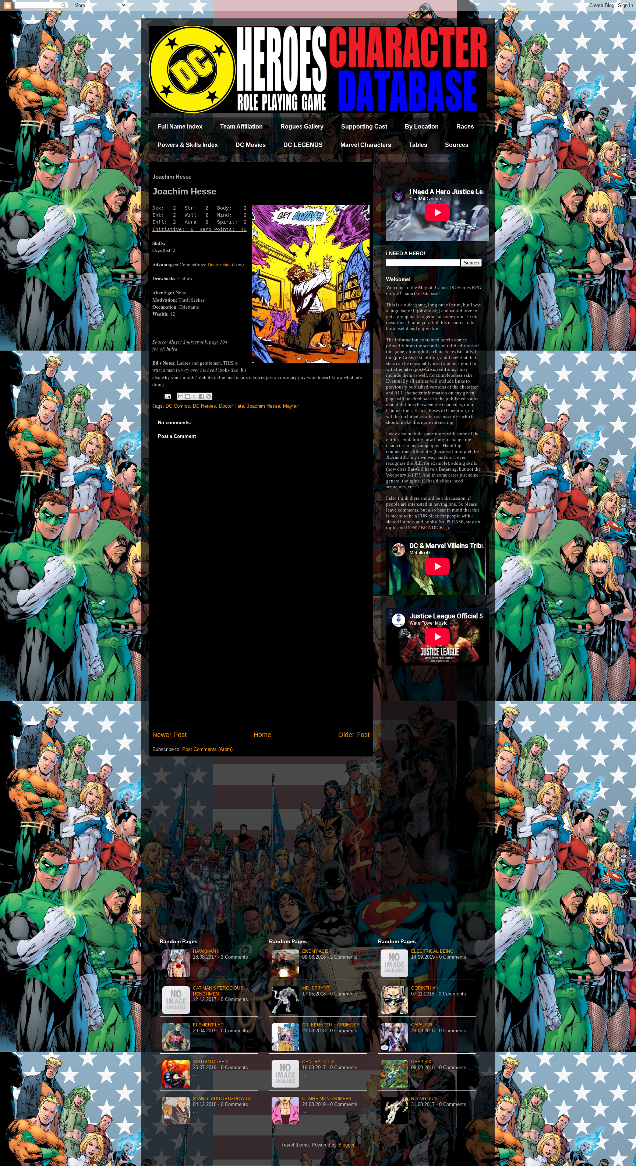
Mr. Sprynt (315, 988)
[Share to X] (194, 396)
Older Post (354, 734)
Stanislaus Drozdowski (222, 1098)
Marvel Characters (365, 145)
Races (465, 126)
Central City (318, 1061)
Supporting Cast (364, 126)
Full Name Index (180, 126)
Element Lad (208, 1025)
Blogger (346, 1145)
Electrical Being (432, 951)
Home (262, 734)
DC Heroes (204, 406)
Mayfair (291, 406)
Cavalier (421, 1025)
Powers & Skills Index (188, 145)
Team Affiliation (241, 126)
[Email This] (180, 396)
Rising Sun (424, 1098)
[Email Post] (167, 396)
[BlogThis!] (187, 396)
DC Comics (178, 406)
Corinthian (425, 988)
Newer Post (169, 734)
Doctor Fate (219, 264)
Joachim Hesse (263, 406)
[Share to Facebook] (201, 396)
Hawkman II (206, 951)
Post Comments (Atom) (207, 749)
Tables (418, 145)
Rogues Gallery (302, 126)
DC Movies (251, 145)
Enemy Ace (315, 951)
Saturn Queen (210, 1061)
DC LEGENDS (303, 145)
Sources (457, 145)
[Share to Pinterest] (208, 396)
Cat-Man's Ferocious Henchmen (218, 991)
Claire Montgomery (327, 1098)
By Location (422, 126)
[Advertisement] (261, 669)
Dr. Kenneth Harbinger (331, 1025)
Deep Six (421, 1061)
